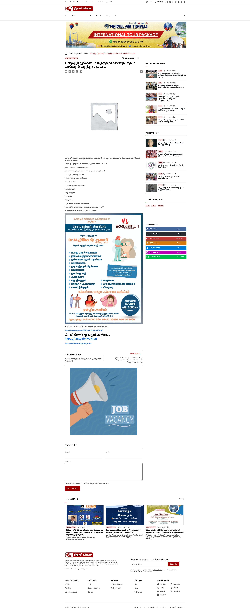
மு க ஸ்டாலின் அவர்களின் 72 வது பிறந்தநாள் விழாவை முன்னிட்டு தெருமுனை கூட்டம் (129, 360)
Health (136, 588)
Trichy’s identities (117, 584)
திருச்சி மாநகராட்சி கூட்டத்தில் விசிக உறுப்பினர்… (172, 110)
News (66, 16)
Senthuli (100, 2)
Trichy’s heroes (116, 588)
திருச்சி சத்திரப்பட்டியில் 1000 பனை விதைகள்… (171, 121)
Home (66, 2)
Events (160, 140)
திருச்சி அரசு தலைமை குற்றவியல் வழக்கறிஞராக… (171, 86)
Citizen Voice (100, 16)
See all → (182, 499)
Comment (68, 461)
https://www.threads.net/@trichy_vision (78, 344)
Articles (74, 16)
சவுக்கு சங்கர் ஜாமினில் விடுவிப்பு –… (169, 178)
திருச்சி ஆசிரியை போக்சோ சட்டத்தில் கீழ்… (170, 144)
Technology (138, 592)
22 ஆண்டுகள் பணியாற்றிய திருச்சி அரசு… (170, 189)
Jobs (89, 584)
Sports (92, 16)
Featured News (72, 580)
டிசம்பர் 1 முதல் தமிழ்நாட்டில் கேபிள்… (170, 166)
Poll (116, 16)
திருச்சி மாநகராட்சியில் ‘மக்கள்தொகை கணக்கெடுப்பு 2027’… (172, 75)
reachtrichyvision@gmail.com (81, 569)
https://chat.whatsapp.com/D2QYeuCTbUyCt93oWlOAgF (84, 330)
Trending (160, 205)
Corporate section (94, 588)
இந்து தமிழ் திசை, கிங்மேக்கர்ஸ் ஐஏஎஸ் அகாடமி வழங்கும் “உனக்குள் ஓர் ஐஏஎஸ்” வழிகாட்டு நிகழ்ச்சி (85, 532)
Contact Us (80, 2)
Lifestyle (108, 16)
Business (83, 16)
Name (67, 452)
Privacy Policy (90, 2)
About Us (73, 2)
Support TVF (108, 2)
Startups (91, 592)
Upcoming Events (81, 54)
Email (107, 452)
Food (136, 584)
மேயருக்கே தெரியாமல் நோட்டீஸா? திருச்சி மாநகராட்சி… (168, 99)
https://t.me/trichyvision (81, 339)
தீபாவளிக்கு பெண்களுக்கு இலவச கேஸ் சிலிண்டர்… (170, 155)
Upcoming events (71, 592)
